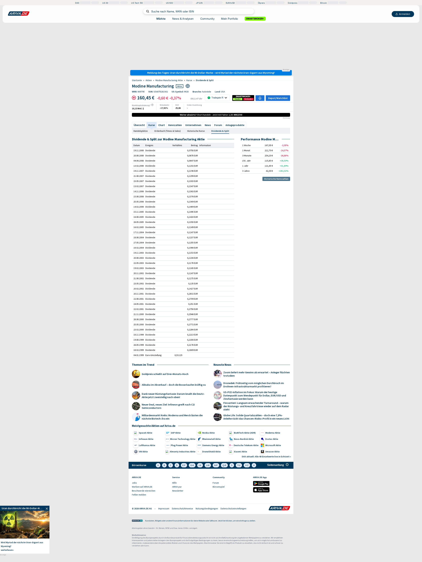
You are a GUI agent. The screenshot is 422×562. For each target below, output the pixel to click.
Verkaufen (248, 99)
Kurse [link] (189, 80)
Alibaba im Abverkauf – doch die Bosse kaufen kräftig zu (174, 384)
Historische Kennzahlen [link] (276, 178)
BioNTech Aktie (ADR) (245, 432)
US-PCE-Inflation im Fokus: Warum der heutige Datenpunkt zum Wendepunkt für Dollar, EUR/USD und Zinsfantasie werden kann (254, 395)
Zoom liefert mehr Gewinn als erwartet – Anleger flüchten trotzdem (256, 374)
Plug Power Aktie (179, 445)
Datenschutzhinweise (182, 508)
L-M (207, 465)
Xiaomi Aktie (240, 451)
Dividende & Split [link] (205, 80)
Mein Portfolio (229, 18)
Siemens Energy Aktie (213, 445)
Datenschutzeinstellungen (233, 508)
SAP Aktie (176, 432)
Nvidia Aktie (208, 432)
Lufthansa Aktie (147, 445)
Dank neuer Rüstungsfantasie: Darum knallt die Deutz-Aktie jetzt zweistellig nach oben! (173, 395)
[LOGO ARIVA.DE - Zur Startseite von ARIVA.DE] (18, 13)
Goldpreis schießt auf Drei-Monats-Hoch (165, 374)
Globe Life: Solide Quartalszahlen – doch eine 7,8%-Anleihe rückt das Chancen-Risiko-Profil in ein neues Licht (256, 417)
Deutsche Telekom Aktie (246, 445)
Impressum (163, 508)
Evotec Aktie (271, 439)
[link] (237, 99)
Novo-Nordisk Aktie (244, 439)
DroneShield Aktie (211, 451)
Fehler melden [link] (139, 494)
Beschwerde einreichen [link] (143, 490)
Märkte (161, 18)
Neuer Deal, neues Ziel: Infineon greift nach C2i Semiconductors (168, 406)
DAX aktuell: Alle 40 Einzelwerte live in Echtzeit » (266, 456)
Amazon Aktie (272, 451)
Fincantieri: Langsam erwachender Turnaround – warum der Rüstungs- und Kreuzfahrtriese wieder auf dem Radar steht (256, 406)
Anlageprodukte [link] (235, 125)
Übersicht (139, 125)
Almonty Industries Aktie (182, 451)
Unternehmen (193, 125)
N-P (216, 465)
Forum (218, 125)
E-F (183, 465)
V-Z (246, 465)
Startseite (137, 80)
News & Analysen (183, 18)
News (208, 125)
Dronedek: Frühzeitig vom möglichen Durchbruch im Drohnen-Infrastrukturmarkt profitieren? (253, 384)
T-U (238, 465)
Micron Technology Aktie (182, 439)
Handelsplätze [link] (141, 130)
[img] (152, 105)
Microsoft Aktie (273, 445)
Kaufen (238, 99)
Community (207, 18)
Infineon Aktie (146, 439)
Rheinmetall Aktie (211, 439)
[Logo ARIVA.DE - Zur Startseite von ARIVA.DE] (279, 508)
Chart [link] (161, 125)
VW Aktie (143, 451)
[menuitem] (150, 483)
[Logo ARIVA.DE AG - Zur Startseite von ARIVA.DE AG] (137, 521)
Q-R (224, 465)
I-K (200, 465)
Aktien (149, 80)
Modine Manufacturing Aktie (169, 80)
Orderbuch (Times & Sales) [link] (167, 130)
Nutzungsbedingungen (207, 508)
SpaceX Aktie (145, 432)
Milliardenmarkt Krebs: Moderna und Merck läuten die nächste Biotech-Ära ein (172, 417)
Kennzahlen (175, 125)
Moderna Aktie (272, 432)
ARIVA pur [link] (177, 486)
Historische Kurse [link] (196, 130)
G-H (192, 465)
